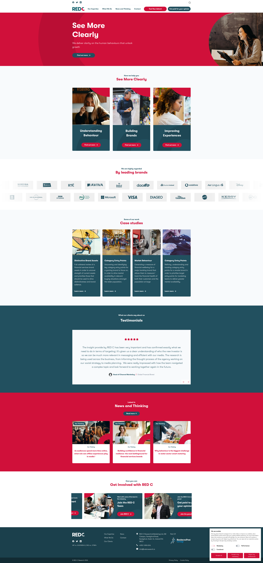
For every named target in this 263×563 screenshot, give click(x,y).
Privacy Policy (173, 560)
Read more (130, 413)
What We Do (107, 9)
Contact (137, 9)
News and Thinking (123, 9)
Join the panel (113, 514)
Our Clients (108, 541)
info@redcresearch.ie (147, 549)
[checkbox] (213, 546)
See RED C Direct (175, 513)
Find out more (82, 55)
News (122, 534)
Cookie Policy (184, 560)
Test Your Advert (155, 9)
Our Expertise (93, 9)
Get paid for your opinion (179, 9)
